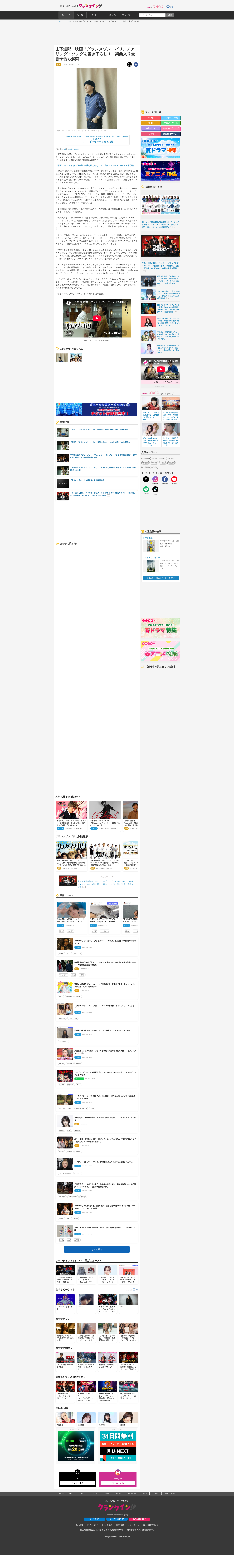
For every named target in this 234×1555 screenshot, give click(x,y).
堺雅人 (69, 1218)
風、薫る (61, 1240)
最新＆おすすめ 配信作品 (70, 1377)
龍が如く (61, 1151)
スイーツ (118, 1494)
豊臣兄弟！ (62, 1197)
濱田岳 (76, 1218)
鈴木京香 (76, 149)
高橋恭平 (61, 931)
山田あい (127, 931)
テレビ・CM (77, 953)
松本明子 (94, 931)
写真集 (162, 458)
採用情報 (120, 1525)
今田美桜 (81, 975)
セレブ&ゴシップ (170, 128)
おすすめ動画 (64, 1348)
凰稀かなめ (77, 1130)
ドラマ (69, 953)
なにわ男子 (70, 931)
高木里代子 (62, 1018)
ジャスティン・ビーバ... (65, 1108)
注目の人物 (62, 1408)
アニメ (79, 1085)
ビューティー (132, 1494)
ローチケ (93, 1519)
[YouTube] (174, 479)
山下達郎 (70, 149)
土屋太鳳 (146, 467)
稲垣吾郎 (78, 1063)
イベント (84, 1494)
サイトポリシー (94, 1525)
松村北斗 (73, 975)
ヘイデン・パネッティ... (65, 1173)
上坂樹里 (76, 1240)
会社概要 (79, 1525)
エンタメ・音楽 (171, 118)
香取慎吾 (61, 1063)
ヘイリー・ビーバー (81, 1108)
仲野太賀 (83, 1197)
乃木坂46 (170, 458)
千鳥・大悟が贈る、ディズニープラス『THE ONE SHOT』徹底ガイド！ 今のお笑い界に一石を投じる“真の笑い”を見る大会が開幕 (105, 884)
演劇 (151, 123)
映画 (151, 118)
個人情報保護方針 (151, 1525)
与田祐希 (154, 467)
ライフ (145, 1494)
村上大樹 (78, 996)
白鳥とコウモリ (63, 975)
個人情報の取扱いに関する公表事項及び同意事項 (101, 1530)
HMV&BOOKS (138, 1519)
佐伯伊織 (61, 1085)
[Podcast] (146, 489)
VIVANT (61, 953)
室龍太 (61, 996)
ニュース (66, 21)
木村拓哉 (63, 149)
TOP (59, 21)
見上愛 (69, 1240)
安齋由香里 (70, 1085)
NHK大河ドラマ (73, 1197)
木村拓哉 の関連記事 (68, 796)
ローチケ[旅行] (115, 1519)
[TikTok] (155, 489)
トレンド (151, 134)
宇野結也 (69, 1151)
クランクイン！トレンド (66, 1494)
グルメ (95, 1494)
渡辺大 (69, 1130)
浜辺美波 (154, 458)
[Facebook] (165, 479)
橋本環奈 (154, 463)
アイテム (156, 1494)
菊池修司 (78, 1151)
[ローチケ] (169, 6)
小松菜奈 (163, 463)
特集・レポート (170, 1494)
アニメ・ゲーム (171, 123)
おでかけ (106, 1494)
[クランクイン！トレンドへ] (154, 6)
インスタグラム (104, 931)
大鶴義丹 (61, 1130)
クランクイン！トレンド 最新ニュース (78, 1260)
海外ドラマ (151, 128)
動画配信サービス (171, 134)
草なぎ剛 (69, 1063)
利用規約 (108, 1525)
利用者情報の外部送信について (140, 1530)
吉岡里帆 (172, 463)
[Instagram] (155, 479)
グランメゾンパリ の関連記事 (73, 836)
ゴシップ (92, 1108)
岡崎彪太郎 (69, 996)
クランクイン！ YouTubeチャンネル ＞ (167, 382)
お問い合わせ (133, 1525)
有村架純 (146, 463)
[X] (146, 479)
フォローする (77, 1483)
